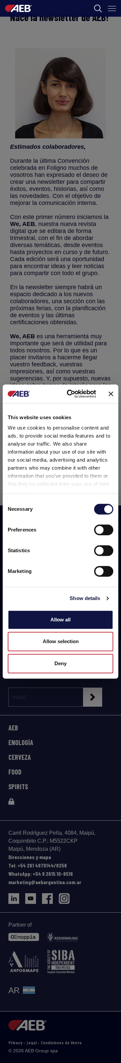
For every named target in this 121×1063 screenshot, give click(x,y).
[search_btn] (98, 8)
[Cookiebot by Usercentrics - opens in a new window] (71, 393)
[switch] (103, 529)
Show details (85, 598)
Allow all (60, 619)
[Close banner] (111, 393)
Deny (60, 663)
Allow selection (61, 641)
